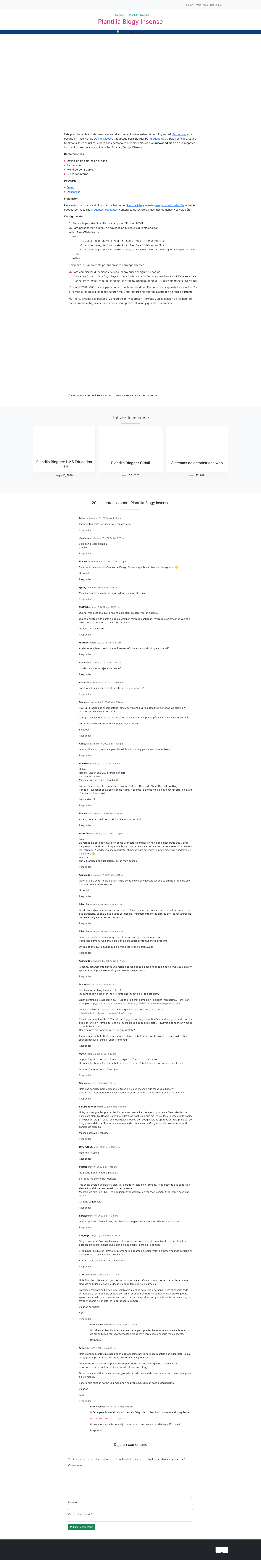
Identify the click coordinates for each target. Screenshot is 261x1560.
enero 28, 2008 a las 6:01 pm (101, 1083)
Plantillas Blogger (139, 14)
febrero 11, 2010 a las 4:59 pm (100, 1348)
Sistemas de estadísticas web (197, 463)
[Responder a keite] (92, 530)
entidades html (132, 819)
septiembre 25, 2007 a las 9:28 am (107, 538)
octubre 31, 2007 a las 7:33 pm (105, 662)
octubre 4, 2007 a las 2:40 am (102, 587)
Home (189, 4)
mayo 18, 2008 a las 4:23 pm (103, 1215)
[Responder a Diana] (92, 1098)
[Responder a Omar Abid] (92, 1158)
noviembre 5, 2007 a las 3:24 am (107, 702)
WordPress (201, 4)
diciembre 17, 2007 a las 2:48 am (107, 875)
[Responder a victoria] (92, 867)
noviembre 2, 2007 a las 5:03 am (106, 682)
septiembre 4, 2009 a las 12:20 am (119, 1324)
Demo (70, 187)
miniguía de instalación (169, 205)
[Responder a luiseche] (92, 923)
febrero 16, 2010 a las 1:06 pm (117, 1406)
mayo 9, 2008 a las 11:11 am (102, 1166)
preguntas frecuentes (104, 209)
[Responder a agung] (92, 599)
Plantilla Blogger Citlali (130, 463)
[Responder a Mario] (92, 1045)
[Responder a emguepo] (92, 1266)
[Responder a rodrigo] (92, 654)
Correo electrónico (80, 1514)
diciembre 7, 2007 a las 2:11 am (106, 813)
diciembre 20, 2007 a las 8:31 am (106, 904)
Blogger (119, 14)
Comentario (75, 1465)
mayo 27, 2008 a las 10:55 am (106, 1235)
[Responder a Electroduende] (92, 1139)
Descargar (73, 191)
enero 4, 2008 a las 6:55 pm (100, 984)
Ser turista (178, 134)
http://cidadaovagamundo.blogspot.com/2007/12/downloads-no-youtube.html (135, 1003)
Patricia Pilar (134, 205)
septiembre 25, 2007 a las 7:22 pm (108, 561)
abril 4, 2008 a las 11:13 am (106, 1147)
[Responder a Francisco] (92, 579)
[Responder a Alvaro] (92, 805)
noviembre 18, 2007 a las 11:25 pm (105, 743)
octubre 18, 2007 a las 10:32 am (104, 642)
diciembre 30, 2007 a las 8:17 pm (108, 961)
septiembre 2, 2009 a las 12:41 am (101, 1274)
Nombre (73, 1502)
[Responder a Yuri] (92, 1319)
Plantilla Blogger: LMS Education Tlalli (64, 464)
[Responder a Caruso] (92, 1207)
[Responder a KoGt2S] (92, 634)
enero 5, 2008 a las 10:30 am (101, 1053)
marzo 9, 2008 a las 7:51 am (111, 1106)
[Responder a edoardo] (92, 674)
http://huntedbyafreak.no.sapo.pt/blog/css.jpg (105, 1013)
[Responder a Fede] (92, 1401)
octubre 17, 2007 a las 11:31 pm (104, 607)
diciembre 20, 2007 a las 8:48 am (106, 931)
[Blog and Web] (49, 4)
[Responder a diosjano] (92, 553)
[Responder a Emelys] (92, 1227)
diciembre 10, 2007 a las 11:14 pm (105, 833)
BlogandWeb (158, 138)
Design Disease (104, 138)
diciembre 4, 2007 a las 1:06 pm (103, 763)
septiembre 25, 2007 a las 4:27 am (103, 518)
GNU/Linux (216, 4)
